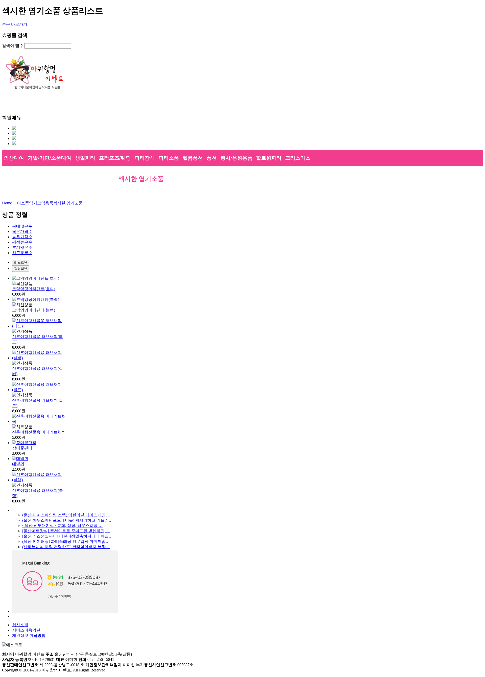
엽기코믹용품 (41, 203)
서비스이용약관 (26, 630)
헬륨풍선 (193, 158)
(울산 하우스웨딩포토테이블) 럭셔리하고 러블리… (67, 520)
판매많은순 (22, 226)
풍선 (212, 158)
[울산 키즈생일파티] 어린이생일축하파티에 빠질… (67, 536)
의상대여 (14, 158)
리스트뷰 (20, 262)
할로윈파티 (268, 158)
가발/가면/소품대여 (49, 158)
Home (7, 203)
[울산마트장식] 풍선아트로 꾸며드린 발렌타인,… (66, 531)
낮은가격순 (22, 231)
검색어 (12, 45)
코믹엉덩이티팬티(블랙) (33, 310)
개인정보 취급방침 (28, 635)
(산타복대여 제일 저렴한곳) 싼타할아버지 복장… (66, 547)
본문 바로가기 (14, 24)
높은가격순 (22, 237)
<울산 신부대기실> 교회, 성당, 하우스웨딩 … (62, 525)
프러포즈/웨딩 (115, 158)
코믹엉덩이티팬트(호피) (33, 289)
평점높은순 (22, 242)
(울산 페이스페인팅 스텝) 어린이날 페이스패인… (66, 515)
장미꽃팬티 (22, 448)
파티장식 (145, 158)
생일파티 (85, 158)
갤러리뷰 (20, 269)
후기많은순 (22, 247)
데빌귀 (18, 464)
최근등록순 (22, 253)
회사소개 (20, 625)
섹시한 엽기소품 (68, 203)
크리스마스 (297, 158)
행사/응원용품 (236, 158)
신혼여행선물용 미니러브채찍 (39, 432)
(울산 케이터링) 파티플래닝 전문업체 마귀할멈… (66, 541)
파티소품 (169, 158)
